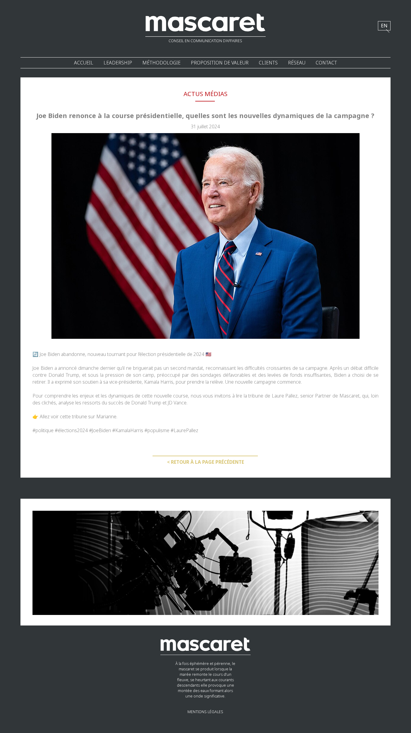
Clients (268, 62)
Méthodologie (161, 62)
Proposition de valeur (220, 62)
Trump (72, 375)
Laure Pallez (285, 395)
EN (384, 25)
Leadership (118, 62)
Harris (166, 382)
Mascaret (349, 395)
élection (147, 354)
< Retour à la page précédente (205, 462)
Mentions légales (205, 712)
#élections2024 (71, 430)
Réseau (296, 62)
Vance (180, 402)
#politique (43, 430)
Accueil (83, 62)
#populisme (156, 430)
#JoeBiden (100, 430)
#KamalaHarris (127, 430)
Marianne (106, 416)
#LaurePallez (184, 430)
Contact (326, 62)
